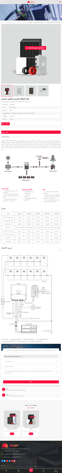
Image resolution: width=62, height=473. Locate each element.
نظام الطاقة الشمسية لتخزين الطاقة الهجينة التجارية (12, 428)
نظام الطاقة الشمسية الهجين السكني (11, 356)
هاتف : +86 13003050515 (11, 451)
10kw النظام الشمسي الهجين (42, 339)
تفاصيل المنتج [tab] (5, 136)
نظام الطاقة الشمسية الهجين (15, 339)
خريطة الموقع (3, 465)
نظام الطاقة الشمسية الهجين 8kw (36, 341)
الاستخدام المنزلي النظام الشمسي (8, 341)
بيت (31, 22)
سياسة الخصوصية (29, 466)
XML (22, 466)
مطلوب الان (6, 123)
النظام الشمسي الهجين (39, 22)
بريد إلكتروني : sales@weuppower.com (15, 454)
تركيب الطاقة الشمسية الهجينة (28, 339)
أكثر (12, 433)
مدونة (8, 465)
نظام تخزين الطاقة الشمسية (22, 341)
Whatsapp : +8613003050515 (13, 457)
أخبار (11, 465)
